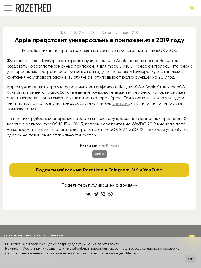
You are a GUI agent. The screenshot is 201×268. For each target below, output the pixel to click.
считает (120, 103)
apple (99, 154)
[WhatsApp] (110, 194)
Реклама (33, 235)
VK (135, 170)
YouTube (152, 170)
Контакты (13, 235)
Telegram (119, 170)
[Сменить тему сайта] (192, 8)
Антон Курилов (115, 32)
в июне (48, 129)
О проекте (53, 235)
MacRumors (109, 146)
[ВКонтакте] (88, 194)
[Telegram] (96, 194)
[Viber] (103, 194)
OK (190, 259)
